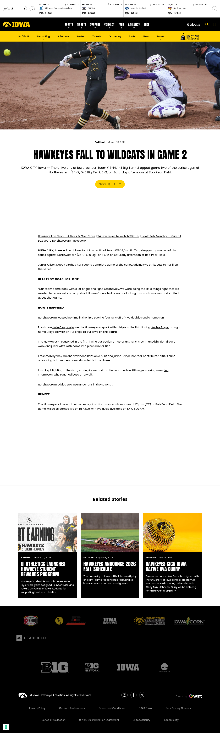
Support (95, 24)
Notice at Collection (53, 720)
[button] (32, 8)
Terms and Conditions (111, 708)
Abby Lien (158, 342)
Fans (121, 24)
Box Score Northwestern (54, 241)
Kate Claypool (62, 327)
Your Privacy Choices (178, 708)
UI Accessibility (141, 720)
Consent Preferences (72, 708)
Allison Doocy (56, 265)
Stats (132, 36)
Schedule (63, 36)
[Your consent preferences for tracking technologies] (6, 727)
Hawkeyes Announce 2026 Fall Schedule (109, 566)
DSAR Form (145, 708)
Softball (100, 142)
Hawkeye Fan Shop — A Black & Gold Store (66, 236)
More (160, 36)
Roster (80, 36)
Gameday (115, 36)
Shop (147, 24)
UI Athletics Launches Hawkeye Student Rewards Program (43, 569)
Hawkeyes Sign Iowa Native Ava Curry (166, 566)
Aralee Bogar (160, 327)
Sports (69, 24)
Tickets (81, 24)
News (146, 36)
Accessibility (171, 720)
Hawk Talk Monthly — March (160, 236)
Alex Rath (65, 346)
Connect (109, 24)
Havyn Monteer (132, 356)
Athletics (134, 24)
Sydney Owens (62, 356)
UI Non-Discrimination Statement (99, 720)
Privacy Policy (37, 708)
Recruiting (43, 36)
